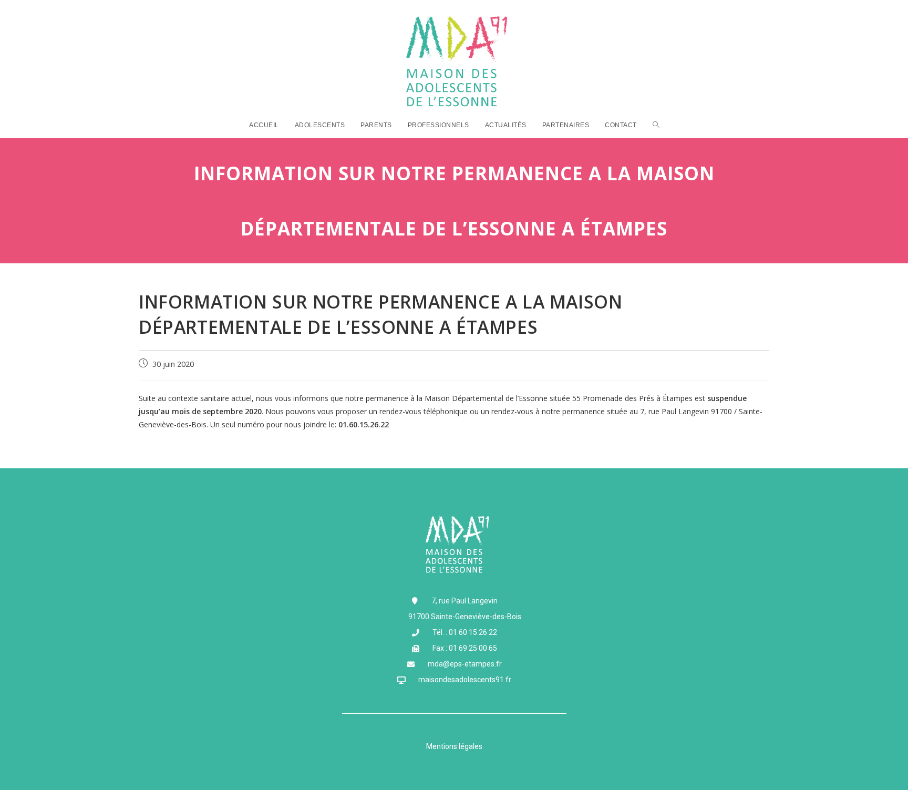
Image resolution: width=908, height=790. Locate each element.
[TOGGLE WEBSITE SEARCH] (656, 125)
